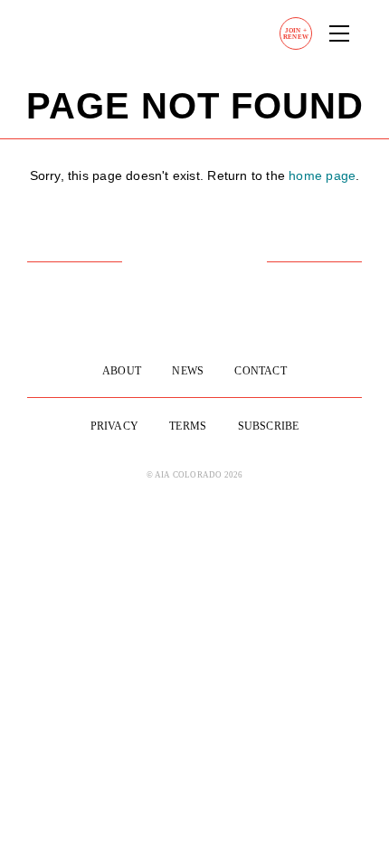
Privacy (114, 426)
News (188, 371)
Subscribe (268, 426)
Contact (260, 371)
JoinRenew (295, 34)
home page (322, 175)
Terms (187, 426)
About (121, 371)
